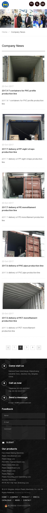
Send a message (18, 398)
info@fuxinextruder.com (22, 403)
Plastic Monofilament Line (11, 456)
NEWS (17, 500)
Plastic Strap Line (8, 459)
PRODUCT (26, 497)
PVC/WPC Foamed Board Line (13, 462)
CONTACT (27, 500)
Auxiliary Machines (9, 480)
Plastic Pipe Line (8, 474)
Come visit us (16, 366)
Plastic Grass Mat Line (10, 465)
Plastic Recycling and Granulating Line (16, 477)
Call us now (15, 383)
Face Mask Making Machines (13, 453)
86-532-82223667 (23, 388)
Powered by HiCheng (22, 493)
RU (31, 4)
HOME (4, 497)
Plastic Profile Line (8, 471)
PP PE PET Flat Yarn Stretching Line (15, 483)
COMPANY (14, 497)
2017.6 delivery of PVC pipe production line (22, 266)
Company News (18, 32)
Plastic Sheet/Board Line (11, 468)
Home (4, 32)
